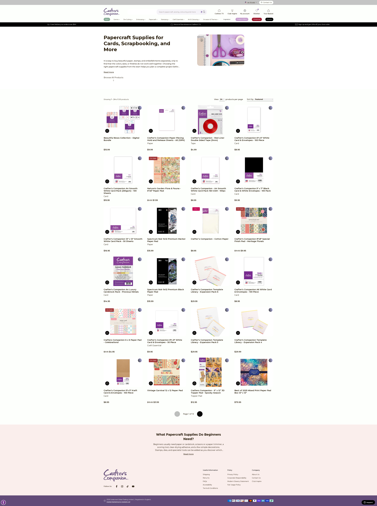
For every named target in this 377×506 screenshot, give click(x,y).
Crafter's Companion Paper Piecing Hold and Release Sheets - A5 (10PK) (166, 139)
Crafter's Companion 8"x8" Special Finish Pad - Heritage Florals (252, 240)
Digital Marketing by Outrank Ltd (118, 502)
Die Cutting (127, 19)
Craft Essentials (178, 19)
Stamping (164, 19)
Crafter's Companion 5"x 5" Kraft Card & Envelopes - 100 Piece (120, 391)
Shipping (206, 474)
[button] (201, 12)
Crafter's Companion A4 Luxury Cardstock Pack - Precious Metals (121, 290)
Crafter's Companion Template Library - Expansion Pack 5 (207, 341)
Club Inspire (256, 481)
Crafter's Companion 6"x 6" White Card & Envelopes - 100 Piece (251, 139)
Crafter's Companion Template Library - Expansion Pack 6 (207, 290)
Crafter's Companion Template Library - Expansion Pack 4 (250, 341)
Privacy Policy (232, 474)
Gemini (116, 19)
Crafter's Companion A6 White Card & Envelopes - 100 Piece (253, 290)
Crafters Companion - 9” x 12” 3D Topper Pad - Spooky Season (207, 391)
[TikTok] (127, 486)
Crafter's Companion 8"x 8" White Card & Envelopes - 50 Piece (164, 341)
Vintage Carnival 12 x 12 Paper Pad (165, 390)
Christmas (256, 19)
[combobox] (182, 12)
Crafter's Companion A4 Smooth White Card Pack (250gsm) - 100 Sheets (120, 190)
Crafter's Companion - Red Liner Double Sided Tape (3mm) (207, 139)
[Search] (204, 12)
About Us (255, 474)
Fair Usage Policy (234, 485)
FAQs (205, 481)
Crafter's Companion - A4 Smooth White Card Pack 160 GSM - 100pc (208, 189)
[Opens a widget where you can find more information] (368, 502)
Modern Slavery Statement (238, 481)
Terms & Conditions (210, 488)
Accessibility (207, 485)
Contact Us (267, 2)
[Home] (111, 12)
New (106, 19)
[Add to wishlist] (140, 108)
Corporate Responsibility (236, 478)
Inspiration (226, 19)
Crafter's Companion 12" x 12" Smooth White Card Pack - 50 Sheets (123, 240)
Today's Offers (242, 19)
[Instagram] (122, 486)
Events (269, 19)
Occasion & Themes (210, 19)
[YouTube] (133, 486)
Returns (206, 478)
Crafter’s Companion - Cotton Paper (209, 239)
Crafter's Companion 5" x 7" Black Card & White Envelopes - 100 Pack (252, 189)
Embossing (140, 19)
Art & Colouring (193, 19)
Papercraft (152, 19)
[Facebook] (116, 486)
